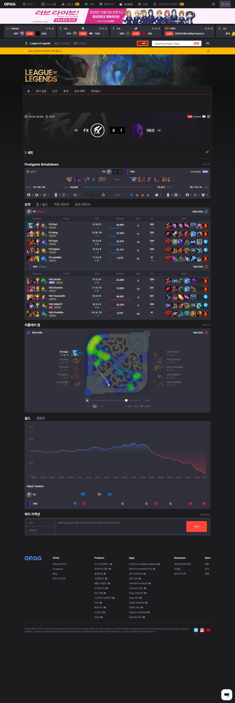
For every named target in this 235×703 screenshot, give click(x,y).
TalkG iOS (134, 607)
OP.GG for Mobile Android (143, 564)
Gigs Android (136, 593)
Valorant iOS (136, 588)
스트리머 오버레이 (102, 597)
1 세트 (29, 152)
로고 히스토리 (59, 578)
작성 (196, 526)
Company (58, 568)
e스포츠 (98, 612)
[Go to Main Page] (10, 4)
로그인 (225, 4)
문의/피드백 (180, 573)
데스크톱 (98, 593)
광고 (207, 568)
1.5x (101, 406)
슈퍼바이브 (99, 588)
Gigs (96, 617)
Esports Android (137, 612)
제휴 (207, 564)
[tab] (29, 204)
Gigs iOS (133, 597)
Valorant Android (138, 583)
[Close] (202, 16)
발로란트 (98, 573)
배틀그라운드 (100, 583)
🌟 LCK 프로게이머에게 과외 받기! (43, 51)
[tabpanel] (117, 263)
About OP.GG (60, 564)
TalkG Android (136, 602)
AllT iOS (133, 578)
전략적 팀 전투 (101, 568)
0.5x (88, 406)
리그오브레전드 (101, 564)
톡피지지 (98, 607)
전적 (29, 4)
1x (95, 406)
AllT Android (135, 573)
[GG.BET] (142, 43)
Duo (96, 602)
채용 (207, 573)
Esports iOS (135, 617)
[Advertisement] (117, 103)
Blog (55, 573)
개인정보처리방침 (182, 564)
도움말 (177, 568)
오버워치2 (99, 578)
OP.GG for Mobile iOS (140, 568)
